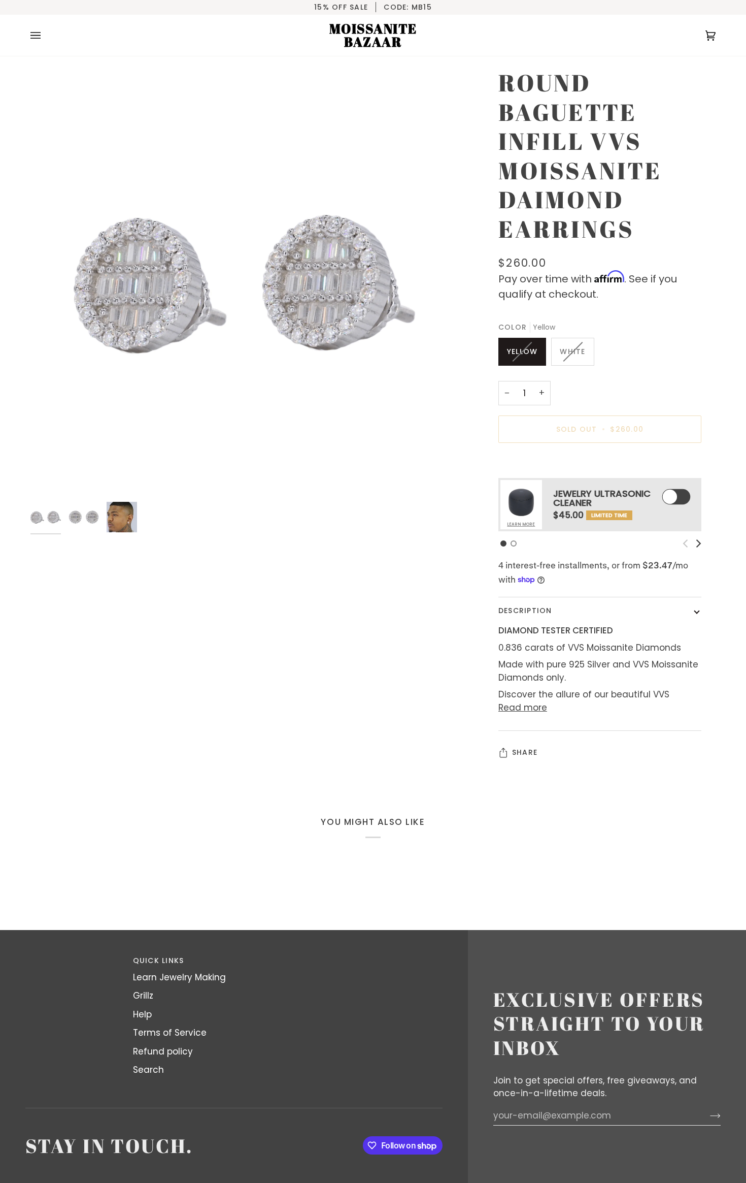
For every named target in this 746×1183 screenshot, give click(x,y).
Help (142, 1014)
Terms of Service (170, 1033)
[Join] (707, 1115)
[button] (503, 543)
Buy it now (600, 464)
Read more (522, 707)
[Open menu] (45, 35)
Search (148, 1070)
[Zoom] (244, 282)
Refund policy (163, 1051)
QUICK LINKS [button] (158, 960)
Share (524, 752)
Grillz (143, 995)
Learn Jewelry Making (179, 977)
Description (525, 610)
